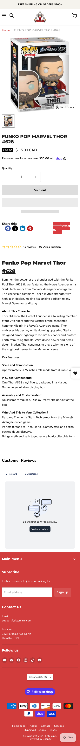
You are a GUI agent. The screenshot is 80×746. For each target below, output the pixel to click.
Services (59, 726)
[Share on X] (15, 228)
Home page (18, 726)
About (33, 726)
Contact (45, 726)
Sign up (62, 592)
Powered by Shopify (40, 739)
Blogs (53, 730)
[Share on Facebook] (8, 228)
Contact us (61, 228)
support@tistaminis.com (16, 620)
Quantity (7, 168)
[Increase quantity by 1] (36, 177)
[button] (40, 202)
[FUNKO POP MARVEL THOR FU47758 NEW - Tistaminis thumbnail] (8, 121)
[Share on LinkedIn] (22, 228)
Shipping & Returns (35, 730)
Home (6, 30)
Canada (38, 677)
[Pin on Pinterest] (30, 228)
